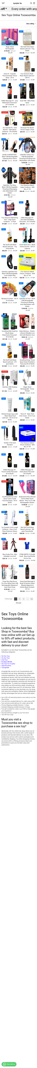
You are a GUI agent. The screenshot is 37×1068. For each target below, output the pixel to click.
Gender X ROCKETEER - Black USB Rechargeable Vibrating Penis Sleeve (9, 156)
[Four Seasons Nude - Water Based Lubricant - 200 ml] (27, 64)
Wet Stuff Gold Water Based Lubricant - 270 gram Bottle (10, 362)
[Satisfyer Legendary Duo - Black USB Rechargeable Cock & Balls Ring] (9, 262)
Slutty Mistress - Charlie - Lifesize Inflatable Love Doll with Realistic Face (27, 333)
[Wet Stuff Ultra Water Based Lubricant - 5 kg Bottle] (27, 37)
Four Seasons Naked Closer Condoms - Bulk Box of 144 (27, 445)
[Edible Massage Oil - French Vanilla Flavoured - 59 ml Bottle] (9, 460)
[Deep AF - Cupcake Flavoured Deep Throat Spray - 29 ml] (9, 64)
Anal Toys (4, 660)
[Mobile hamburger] (3, 3)
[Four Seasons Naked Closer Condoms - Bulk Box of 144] (27, 433)
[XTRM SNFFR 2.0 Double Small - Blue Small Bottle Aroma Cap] (27, 544)
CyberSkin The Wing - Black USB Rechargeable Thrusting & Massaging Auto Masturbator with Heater (9, 189)
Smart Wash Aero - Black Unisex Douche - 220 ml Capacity (27, 246)
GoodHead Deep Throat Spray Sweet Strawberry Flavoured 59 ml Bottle (27, 362)
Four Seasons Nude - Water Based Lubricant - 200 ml (27, 75)
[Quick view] (15, 43)
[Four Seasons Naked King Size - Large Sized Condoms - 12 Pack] (9, 208)
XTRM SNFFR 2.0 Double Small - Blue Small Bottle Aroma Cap (27, 556)
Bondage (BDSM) (6, 662)
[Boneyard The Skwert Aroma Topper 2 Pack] (27, 118)
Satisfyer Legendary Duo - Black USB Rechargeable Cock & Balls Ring (10, 273)
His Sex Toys (5, 658)
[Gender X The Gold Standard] (9, 433)
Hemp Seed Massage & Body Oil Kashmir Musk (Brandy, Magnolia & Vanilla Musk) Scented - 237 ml (27, 585)
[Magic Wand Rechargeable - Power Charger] (27, 377)
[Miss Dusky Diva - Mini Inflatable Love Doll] (9, 544)
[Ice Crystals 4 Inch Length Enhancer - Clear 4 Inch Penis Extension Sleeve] (9, 517)
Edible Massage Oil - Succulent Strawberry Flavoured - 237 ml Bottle (27, 219)
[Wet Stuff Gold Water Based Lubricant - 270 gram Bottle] (9, 350)
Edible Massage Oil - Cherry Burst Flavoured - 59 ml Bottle (27, 472)
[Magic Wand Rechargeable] (9, 37)
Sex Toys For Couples (8, 664)
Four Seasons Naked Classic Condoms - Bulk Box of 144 (27, 273)
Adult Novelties (6, 666)
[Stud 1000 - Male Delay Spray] (27, 91)
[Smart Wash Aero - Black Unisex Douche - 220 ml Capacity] (27, 235)
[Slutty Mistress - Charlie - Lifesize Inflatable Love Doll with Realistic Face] (27, 321)
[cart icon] (34, 3)
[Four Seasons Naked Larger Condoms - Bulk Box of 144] (27, 175)
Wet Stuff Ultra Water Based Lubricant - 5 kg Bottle (27, 49)
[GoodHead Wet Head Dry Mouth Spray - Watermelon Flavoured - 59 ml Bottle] (9, 321)
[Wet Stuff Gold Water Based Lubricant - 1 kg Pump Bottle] (9, 235)
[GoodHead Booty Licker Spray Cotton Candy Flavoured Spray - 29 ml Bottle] (9, 487)
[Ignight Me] (17, 3)
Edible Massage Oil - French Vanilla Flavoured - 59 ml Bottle (10, 472)
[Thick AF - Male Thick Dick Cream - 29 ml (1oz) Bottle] (27, 404)
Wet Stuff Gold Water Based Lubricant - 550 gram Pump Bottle (27, 529)
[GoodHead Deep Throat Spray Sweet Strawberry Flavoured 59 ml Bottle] (27, 350)
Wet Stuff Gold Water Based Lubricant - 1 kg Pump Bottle (10, 246)
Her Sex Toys (5, 656)
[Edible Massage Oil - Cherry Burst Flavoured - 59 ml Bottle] (27, 460)
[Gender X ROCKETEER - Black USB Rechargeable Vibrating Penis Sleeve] (9, 145)
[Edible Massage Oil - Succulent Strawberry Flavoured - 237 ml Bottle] (27, 208)
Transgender (5, 667)
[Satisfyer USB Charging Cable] (9, 377)
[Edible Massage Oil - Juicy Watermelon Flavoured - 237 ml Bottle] (9, 91)
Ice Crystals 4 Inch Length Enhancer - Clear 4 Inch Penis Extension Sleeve (10, 529)
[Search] (31, 3)
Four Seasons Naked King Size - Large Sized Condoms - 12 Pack (10, 219)
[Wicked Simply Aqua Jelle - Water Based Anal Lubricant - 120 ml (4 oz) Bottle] (9, 404)
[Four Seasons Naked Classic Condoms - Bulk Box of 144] (27, 262)
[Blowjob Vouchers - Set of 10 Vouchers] (9, 288)
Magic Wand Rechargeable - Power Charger (27, 389)
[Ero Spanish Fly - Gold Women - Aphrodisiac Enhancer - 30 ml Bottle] (9, 118)
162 (31, 599)
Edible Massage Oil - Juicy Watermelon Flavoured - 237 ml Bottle (9, 102)
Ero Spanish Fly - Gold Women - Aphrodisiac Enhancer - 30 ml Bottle (9, 129)
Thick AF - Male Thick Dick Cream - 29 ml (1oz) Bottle (27, 416)
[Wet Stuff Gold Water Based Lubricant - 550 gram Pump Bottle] (27, 517)
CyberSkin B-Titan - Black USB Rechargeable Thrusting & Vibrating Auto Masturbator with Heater (27, 302)
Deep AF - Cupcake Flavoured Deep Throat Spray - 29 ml (10, 75)
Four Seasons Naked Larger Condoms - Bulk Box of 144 (27, 187)
